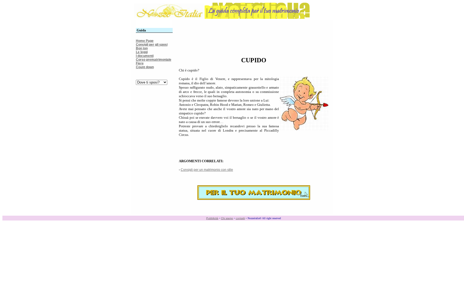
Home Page (145, 41)
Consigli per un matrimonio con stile (207, 170)
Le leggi (142, 52)
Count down (145, 67)
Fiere (140, 63)
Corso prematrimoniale (153, 60)
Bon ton (142, 48)
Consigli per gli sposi (152, 44)
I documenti (145, 56)
